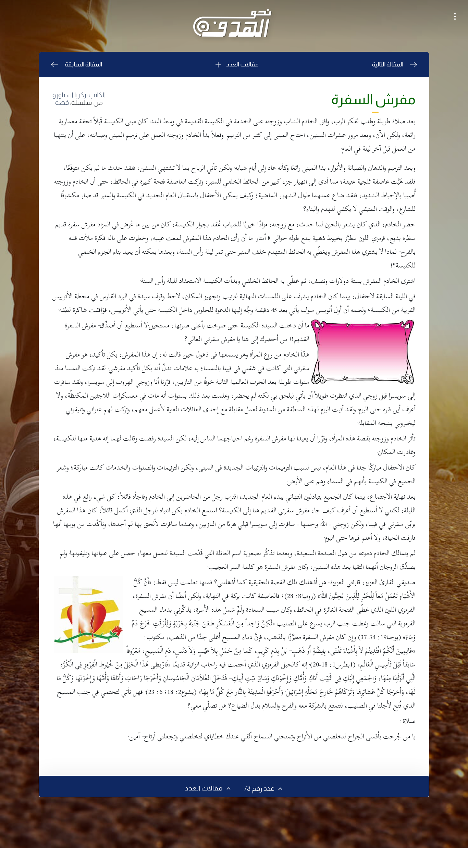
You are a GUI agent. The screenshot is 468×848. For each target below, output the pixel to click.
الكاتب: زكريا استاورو (79, 95)
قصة (62, 102)
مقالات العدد (242, 64)
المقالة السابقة (83, 64)
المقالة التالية (387, 64)
